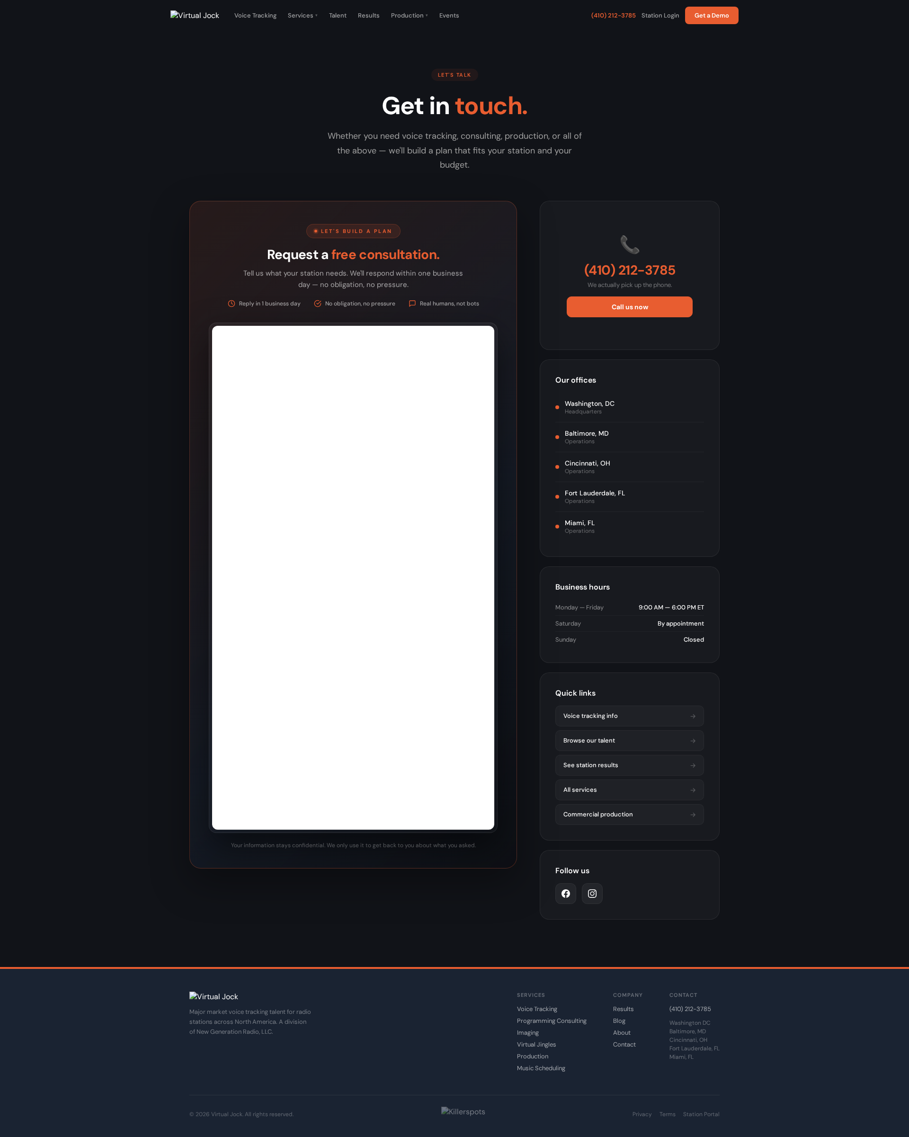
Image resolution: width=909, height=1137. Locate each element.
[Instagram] (592, 893)
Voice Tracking (255, 15)
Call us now (630, 307)
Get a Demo (712, 15)
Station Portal (701, 1114)
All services (629, 790)
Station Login (660, 15)
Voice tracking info (629, 716)
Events (449, 15)
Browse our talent (629, 740)
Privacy (642, 1114)
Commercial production (629, 814)
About (622, 1033)
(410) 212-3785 (613, 15)
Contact (624, 1044)
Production (409, 15)
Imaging (528, 1033)
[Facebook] (565, 893)
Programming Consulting (552, 1021)
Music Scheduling (541, 1068)
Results (369, 15)
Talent (338, 15)
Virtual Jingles (536, 1044)
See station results (629, 765)
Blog (619, 1021)
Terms (667, 1114)
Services (303, 15)
